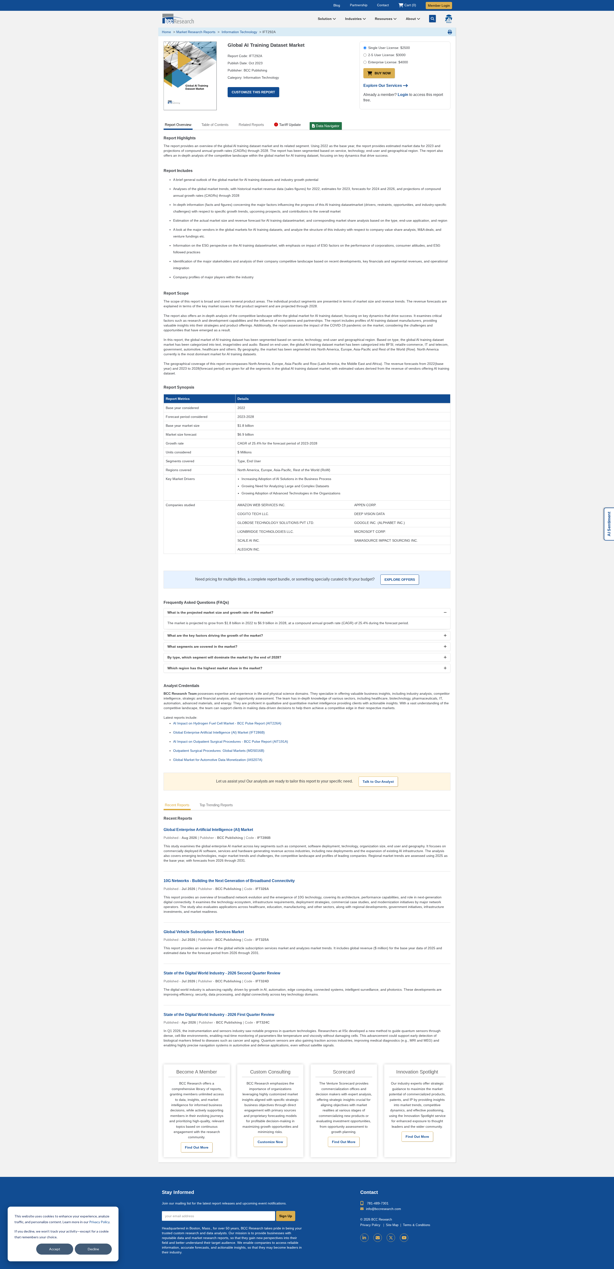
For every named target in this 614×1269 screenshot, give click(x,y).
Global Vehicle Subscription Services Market (204, 932)
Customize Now (270, 1142)
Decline (93, 1249)
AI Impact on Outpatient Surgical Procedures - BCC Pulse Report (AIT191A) (230, 741)
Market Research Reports (195, 32)
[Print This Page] (450, 32)
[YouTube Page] (404, 1237)
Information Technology (239, 32)
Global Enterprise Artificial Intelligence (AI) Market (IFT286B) (219, 732)
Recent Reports (177, 805)
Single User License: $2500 (389, 48)
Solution (325, 19)
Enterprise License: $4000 (388, 62)
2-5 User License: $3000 (387, 55)
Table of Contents (215, 125)
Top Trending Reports (216, 805)
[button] (307, 612)
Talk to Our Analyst (378, 781)
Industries (354, 19)
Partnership (358, 5)
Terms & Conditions (416, 1225)
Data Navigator (327, 126)
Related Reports (251, 125)
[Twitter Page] (391, 1237)
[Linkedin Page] (364, 1237)
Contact (383, 5)
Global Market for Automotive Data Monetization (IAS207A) (217, 760)
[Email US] (377, 1237)
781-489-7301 (378, 1203)
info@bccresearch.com (383, 1209)
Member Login (439, 5)
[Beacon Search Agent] (448, 19)
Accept (54, 1249)
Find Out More (196, 1147)
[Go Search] (432, 18)
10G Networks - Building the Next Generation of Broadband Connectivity (229, 881)
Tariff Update (290, 125)
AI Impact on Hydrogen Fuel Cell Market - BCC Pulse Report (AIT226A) (227, 723)
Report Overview (178, 125)
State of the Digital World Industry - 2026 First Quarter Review (219, 1015)
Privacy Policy (99, 1222)
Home (166, 32)
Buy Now (383, 73)
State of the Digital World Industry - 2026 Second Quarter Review (222, 973)
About (411, 19)
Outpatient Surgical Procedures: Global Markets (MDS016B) (218, 751)
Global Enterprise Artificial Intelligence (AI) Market (208, 830)
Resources (384, 19)
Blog (336, 5)
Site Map (392, 1225)
